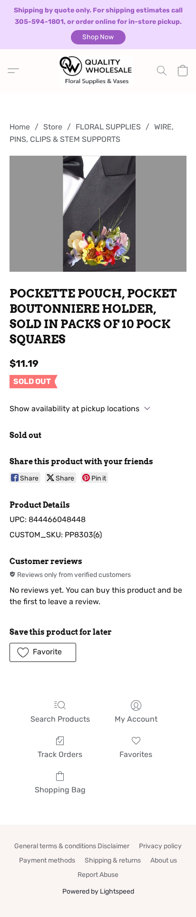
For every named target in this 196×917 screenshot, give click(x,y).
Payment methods (47, 860)
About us (163, 860)
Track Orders (60, 754)
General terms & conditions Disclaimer (71, 846)
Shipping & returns (113, 860)
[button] (98, 37)
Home (20, 126)
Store (52, 126)
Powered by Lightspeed (98, 891)
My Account (136, 719)
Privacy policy (160, 846)
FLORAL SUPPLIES (108, 126)
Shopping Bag (60, 789)
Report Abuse (98, 875)
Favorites (135, 754)
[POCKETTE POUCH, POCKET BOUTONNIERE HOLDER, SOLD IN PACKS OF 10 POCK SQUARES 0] (98, 214)
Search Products (60, 719)
